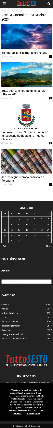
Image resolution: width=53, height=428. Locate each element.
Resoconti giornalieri (10, 325)
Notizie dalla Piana (9, 313)
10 (19, 224)
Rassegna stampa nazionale (14, 338)
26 (34, 235)
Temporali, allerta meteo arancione (24, 52)
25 (27, 235)
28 (48, 235)
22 (5, 235)
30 (12, 240)
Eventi (4, 317)
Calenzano (6, 330)
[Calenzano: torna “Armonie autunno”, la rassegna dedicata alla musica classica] (26, 116)
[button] (49, 4)
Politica (4, 308)
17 (19, 230)
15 (5, 230)
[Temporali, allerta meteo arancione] (26, 36)
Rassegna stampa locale (12, 334)
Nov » (49, 246)
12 (34, 224)
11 (27, 224)
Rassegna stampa (9, 321)
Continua (17, 414)
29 (5, 240)
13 (41, 224)
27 (41, 235)
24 (19, 235)
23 (12, 235)
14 (48, 224)
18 (27, 230)
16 (12, 230)
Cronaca (5, 304)
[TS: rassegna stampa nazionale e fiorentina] (26, 161)
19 (34, 230)
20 (41, 230)
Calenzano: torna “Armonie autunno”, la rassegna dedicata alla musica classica (25, 135)
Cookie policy (33, 414)
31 (19, 240)
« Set (4, 246)
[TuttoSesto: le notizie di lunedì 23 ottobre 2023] (26, 74)
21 (48, 230)
